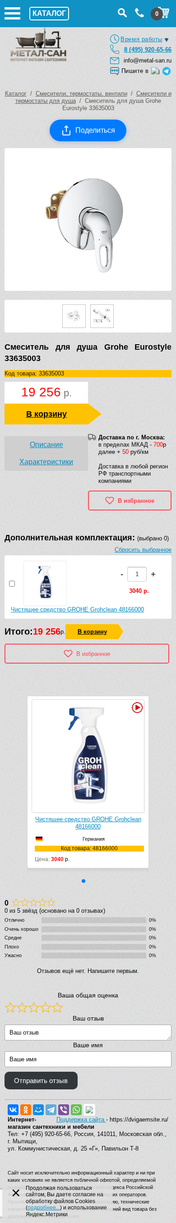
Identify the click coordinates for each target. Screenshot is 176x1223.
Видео (136, 707)
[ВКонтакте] (13, 1109)
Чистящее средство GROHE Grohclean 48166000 (77, 609)
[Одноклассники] (25, 1109)
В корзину (46, 414)
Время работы (141, 39)
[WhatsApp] (76, 1109)
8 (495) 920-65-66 (147, 49)
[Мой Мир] (38, 1109)
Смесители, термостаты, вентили (81, 93)
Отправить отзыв (41, 1080)
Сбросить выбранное (143, 549)
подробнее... (44, 1207)
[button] (83, 881)
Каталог (16, 93)
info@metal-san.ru (147, 60)
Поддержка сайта (81, 1119)
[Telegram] (51, 1109)
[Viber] (63, 1109)
